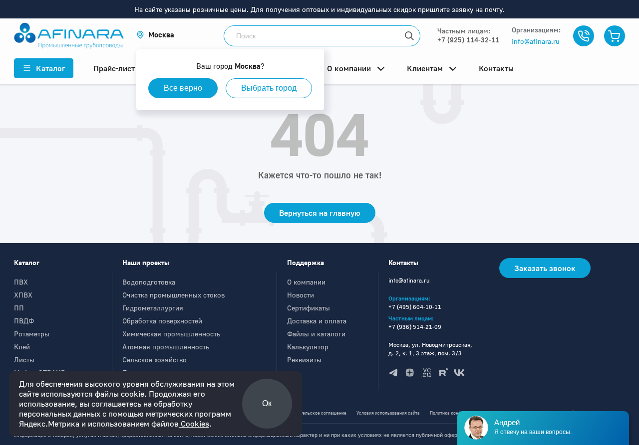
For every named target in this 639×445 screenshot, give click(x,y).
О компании (306, 282)
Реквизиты (304, 359)
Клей (22, 346)
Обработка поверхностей (162, 320)
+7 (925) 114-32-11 (468, 39)
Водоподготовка (148, 282)
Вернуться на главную (319, 213)
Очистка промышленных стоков (173, 295)
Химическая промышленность (171, 333)
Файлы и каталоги (316, 333)
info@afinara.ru (536, 41)
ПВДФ (24, 320)
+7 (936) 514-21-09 (414, 326)
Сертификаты (308, 307)
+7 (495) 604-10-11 (414, 306)
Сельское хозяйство (154, 359)
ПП (19, 307)
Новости (300, 295)
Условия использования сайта (388, 413)
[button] (155, 34)
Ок (267, 403)
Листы (24, 359)
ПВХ (21, 282)
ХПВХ (23, 295)
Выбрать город (269, 88)
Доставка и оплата (316, 320)
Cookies (194, 424)
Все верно (183, 88)
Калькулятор (307, 346)
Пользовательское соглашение (313, 413)
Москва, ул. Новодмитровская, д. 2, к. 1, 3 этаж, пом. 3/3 (430, 349)
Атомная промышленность (165, 346)
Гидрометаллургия (152, 307)
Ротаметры (31, 333)
